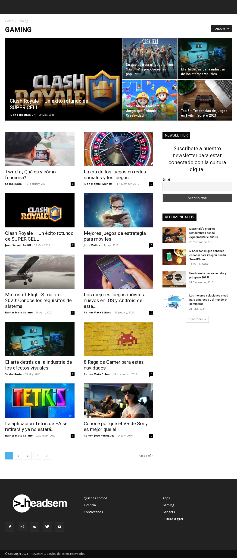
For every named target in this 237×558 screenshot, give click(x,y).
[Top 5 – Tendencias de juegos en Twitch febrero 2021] (205, 100)
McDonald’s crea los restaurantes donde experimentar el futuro (203, 233)
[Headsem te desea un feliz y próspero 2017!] (174, 279)
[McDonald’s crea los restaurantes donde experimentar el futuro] (174, 235)
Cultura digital (172, 519)
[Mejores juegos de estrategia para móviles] (118, 210)
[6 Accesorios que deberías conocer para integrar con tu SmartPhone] (174, 257)
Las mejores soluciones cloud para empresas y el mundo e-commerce (208, 300)
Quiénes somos (95, 498)
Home (9, 21)
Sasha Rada (13, 183)
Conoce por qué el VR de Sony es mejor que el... (116, 426)
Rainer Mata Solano (19, 312)
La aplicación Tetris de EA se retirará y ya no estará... (36, 426)
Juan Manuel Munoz (98, 183)
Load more (195, 319)
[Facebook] (9, 527)
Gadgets (168, 512)
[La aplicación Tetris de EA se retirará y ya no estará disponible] (40, 400)
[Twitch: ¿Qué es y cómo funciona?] (40, 149)
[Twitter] (47, 527)
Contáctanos (93, 512)
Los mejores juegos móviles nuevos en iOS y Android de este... (114, 300)
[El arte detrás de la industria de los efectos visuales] (205, 58)
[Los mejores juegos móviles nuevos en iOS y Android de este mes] (118, 272)
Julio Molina (92, 245)
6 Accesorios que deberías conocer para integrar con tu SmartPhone (207, 255)
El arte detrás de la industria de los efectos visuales (38, 365)
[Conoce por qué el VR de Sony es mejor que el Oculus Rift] (118, 400)
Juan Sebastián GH (23, 114)
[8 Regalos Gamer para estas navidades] (118, 339)
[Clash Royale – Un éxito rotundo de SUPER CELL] (63, 88)
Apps (166, 498)
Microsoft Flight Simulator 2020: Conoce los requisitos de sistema (38, 300)
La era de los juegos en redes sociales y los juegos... (115, 174)
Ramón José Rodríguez (99, 435)
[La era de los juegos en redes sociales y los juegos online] (118, 149)
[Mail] (34, 527)
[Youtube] (59, 527)
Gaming (168, 505)
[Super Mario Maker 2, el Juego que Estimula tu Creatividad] (149, 100)
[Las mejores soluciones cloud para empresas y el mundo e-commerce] (174, 301)
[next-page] (47, 455)
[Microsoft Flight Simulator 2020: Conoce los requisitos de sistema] (40, 272)
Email (166, 179)
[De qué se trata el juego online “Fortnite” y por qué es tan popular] (149, 58)
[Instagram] (22, 526)
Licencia (90, 505)
